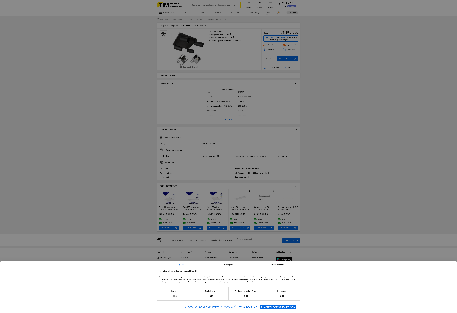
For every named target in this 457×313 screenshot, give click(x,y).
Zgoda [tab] (181, 265)
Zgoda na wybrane (248, 307)
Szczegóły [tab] (228, 265)
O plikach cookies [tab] (276, 265)
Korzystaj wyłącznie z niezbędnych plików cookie (209, 307)
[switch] (211, 296)
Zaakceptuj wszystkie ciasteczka (278, 307)
